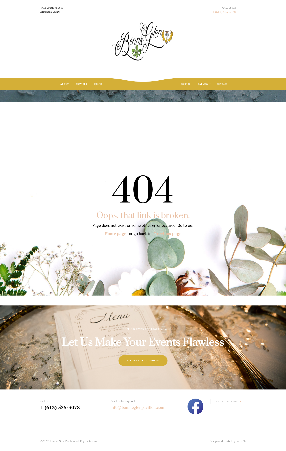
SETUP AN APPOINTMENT (143, 360)
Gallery (203, 84)
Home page (115, 233)
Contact (222, 84)
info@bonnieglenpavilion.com (137, 407)
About (64, 84)
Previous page (167, 233)
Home (134, 128)
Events (186, 84)
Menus (98, 84)
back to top (226, 401)
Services (81, 84)
